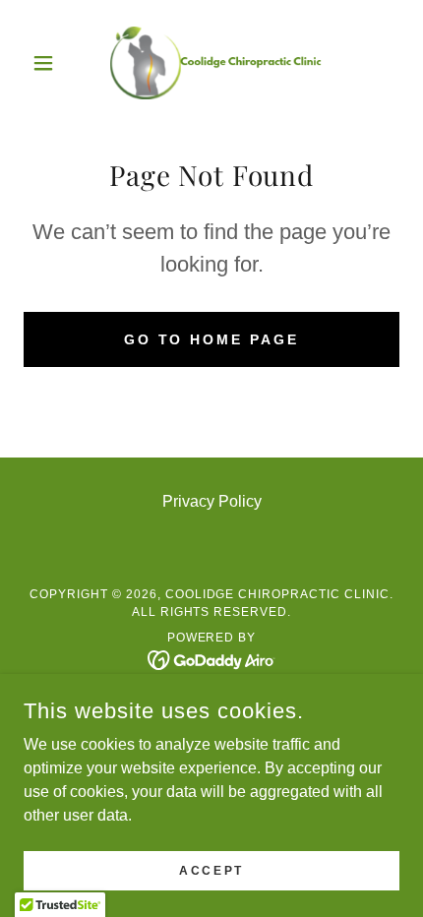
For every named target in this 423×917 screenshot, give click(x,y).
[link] (211, 63)
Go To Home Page (212, 339)
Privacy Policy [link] (212, 501)
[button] (52, 63)
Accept (211, 870)
